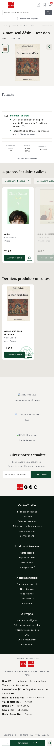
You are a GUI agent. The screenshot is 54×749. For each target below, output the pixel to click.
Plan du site (27, 644)
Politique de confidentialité (27, 625)
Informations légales (27, 620)
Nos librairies (27, 588)
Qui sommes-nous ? (27, 584)
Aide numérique (27, 530)
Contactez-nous (27, 440)
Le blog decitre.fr (27, 567)
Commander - (28, 743)
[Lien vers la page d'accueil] (11, 5)
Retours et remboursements (27, 526)
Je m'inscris (41, 474)
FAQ (27, 419)
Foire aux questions (27, 511)
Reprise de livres (27, 557)
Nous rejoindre (27, 593)
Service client (27, 535)
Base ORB (27, 603)
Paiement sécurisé (27, 521)
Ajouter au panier (14, 257)
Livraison (27, 516)
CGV (27, 634)
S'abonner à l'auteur (15, 180)
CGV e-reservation (27, 639)
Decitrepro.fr (27, 598)
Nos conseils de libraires (27, 399)
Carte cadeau (27, 552)
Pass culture (27, 562)
